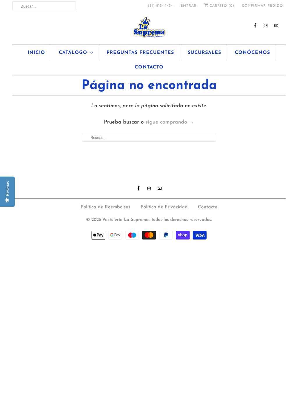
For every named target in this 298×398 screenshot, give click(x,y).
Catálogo (73, 52)
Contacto (149, 67)
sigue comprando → (170, 122)
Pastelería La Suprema (125, 220)
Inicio (36, 52)
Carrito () (221, 6)
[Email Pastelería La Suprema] (276, 25)
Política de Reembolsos (105, 207)
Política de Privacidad (164, 207)
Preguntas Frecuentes (140, 52)
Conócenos (252, 52)
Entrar (188, 6)
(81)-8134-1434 (160, 6)
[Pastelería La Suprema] (149, 27)
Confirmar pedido (262, 6)
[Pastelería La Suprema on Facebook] (255, 25)
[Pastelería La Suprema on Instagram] (265, 25)
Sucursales (204, 52)
